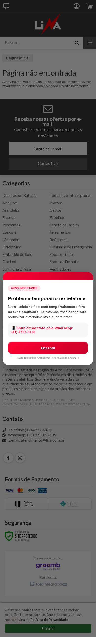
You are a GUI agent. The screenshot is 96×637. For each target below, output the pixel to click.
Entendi (48, 347)
